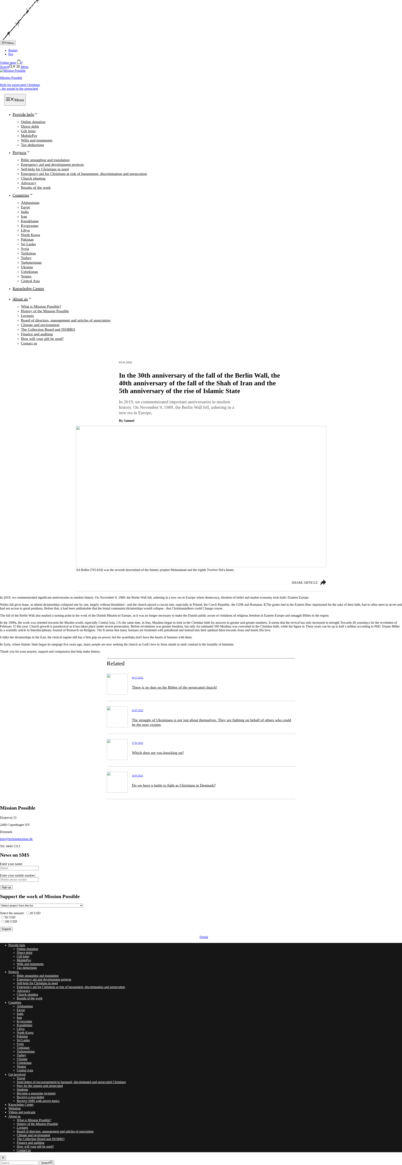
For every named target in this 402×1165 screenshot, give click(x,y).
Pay (10, 54)
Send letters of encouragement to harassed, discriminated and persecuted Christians (71, 1082)
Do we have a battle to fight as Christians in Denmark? (174, 785)
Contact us (29, 343)
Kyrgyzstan (29, 226)
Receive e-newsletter (30, 1097)
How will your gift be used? (42, 339)
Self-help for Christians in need (45, 169)
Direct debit (30, 126)
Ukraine (27, 267)
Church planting (33, 178)
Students (22, 1089)
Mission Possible (11, 78)
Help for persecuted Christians (20, 86)
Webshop (14, 1108)
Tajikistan (28, 253)
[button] (8, 67)
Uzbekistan (29, 272)
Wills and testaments (36, 140)
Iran (24, 216)
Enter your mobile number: (18, 875)
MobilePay (29, 136)
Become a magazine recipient (36, 1093)
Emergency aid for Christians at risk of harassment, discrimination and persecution (84, 174)
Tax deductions (32, 145)
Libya (25, 230)
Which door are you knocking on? (158, 753)
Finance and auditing (37, 334)
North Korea (30, 235)
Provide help (23, 114)
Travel (21, 1078)
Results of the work (36, 187)
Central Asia (30, 281)
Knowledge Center (28, 288)
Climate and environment (40, 325)
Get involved (17, 1074)
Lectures (27, 316)
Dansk (204, 937)
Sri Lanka (28, 244)
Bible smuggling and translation (45, 160)
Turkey (26, 258)
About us (20, 299)
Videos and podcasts (21, 1112)
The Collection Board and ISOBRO (48, 329)
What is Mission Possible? (41, 306)
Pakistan (27, 239)
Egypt (25, 207)
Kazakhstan (30, 221)
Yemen (26, 276)
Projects (19, 152)
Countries (21, 195)
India (25, 212)
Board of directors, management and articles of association (65, 320)
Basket (12, 50)
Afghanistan (30, 203)
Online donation (33, 122)
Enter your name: (11, 864)
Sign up (6, 887)
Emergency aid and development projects (52, 164)
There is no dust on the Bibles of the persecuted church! (174, 687)
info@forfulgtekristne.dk (16, 839)
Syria (25, 249)
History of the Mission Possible (45, 311)
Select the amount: (12, 913)
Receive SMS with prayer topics (38, 1101)
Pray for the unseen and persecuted (40, 1086)
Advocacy (28, 183)
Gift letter (28, 131)
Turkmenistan (31, 262)
